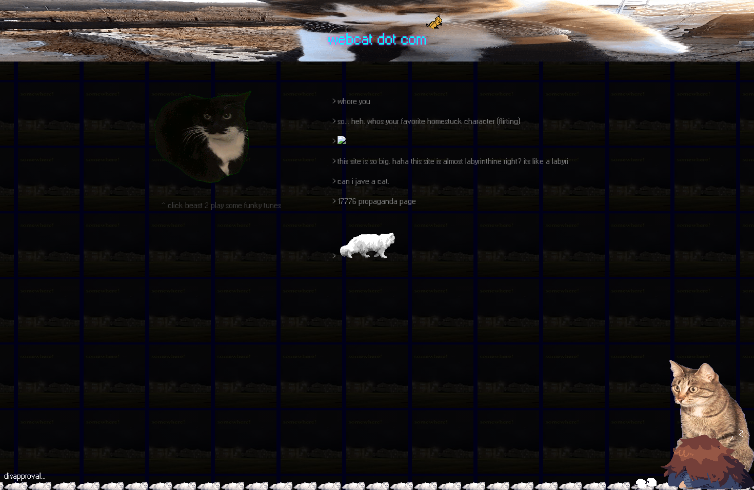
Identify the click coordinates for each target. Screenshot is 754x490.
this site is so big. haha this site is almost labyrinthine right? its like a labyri (453, 161)
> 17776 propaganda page (374, 201)
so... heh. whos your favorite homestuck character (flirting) (429, 121)
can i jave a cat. (363, 181)
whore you (354, 101)
